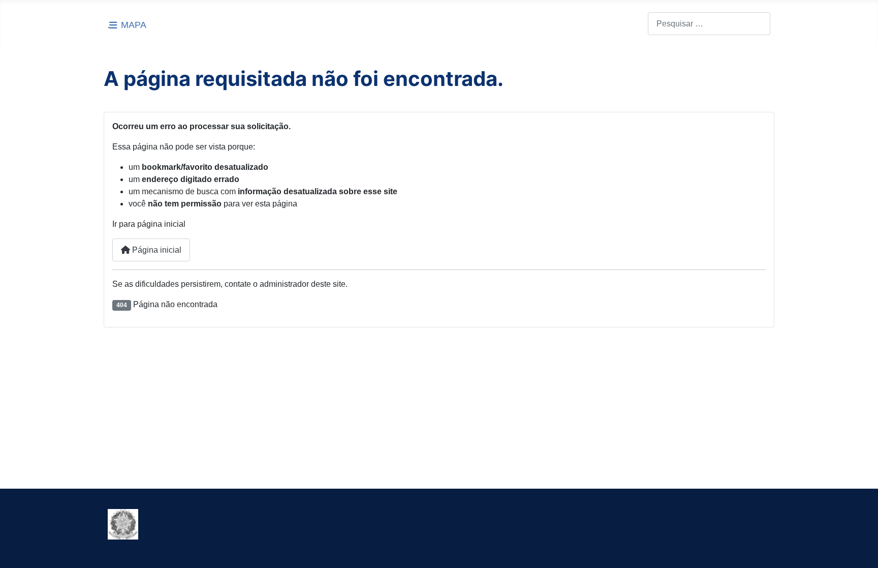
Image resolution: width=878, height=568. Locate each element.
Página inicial (155, 250)
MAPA (133, 25)
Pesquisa (631, 23)
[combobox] (709, 23)
